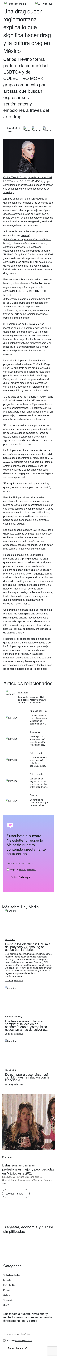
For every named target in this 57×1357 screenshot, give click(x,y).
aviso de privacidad (27, 869)
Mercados (7, 1157)
